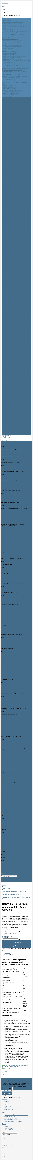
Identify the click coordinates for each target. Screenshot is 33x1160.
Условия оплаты (6, 138)
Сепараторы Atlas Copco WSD (10, 263)
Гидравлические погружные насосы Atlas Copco (14, 315)
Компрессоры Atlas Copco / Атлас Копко (12, 22)
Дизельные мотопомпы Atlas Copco (11, 57)
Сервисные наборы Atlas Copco (10, 93)
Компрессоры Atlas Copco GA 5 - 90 (11, 158)
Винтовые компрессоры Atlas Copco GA (12, 156)
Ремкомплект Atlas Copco (9, 390)
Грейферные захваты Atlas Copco (11, 352)
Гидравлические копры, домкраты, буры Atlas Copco (15, 313)
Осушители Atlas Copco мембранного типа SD (14, 246)
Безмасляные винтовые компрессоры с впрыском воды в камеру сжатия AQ (15, 202)
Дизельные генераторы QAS (9, 53)
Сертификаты (5, 119)
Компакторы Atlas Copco (8, 87)
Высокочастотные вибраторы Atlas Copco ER (14, 338)
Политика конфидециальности (10, 118)
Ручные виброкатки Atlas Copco (10, 302)
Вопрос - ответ (6, 143)
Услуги (4, 397)
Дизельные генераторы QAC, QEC (11, 282)
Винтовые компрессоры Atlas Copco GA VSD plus (15, 177)
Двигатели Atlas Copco (8, 381)
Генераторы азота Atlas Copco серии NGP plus (14, 240)
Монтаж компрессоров (8, 102)
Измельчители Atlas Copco (9, 353)
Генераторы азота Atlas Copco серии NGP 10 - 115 (15, 239)
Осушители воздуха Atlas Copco (10, 242)
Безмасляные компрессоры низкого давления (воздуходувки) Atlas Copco (14, 196)
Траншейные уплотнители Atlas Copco (12, 304)
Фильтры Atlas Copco (7, 29)
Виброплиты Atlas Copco (8, 62)
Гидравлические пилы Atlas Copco (11, 74)
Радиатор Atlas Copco (8, 389)
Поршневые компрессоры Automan (11, 191)
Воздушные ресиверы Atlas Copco (11, 222)
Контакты (4, 434)
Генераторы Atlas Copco (8, 50)
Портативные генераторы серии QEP (12, 284)
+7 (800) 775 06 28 (7, 1091)
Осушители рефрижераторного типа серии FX (14, 254)
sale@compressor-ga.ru (8, 440)
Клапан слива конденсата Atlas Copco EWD (13, 262)
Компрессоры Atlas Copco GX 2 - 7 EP (12, 167)
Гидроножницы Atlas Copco (9, 88)
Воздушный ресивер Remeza (9, 223)
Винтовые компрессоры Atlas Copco (11, 23)
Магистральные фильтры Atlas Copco (12, 33)
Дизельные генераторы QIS (9, 51)
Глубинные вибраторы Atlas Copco (11, 77)
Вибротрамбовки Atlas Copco (10, 65)
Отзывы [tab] (7, 956)
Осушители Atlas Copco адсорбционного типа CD (15, 243)
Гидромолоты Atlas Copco (9, 85)
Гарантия (4, 141)
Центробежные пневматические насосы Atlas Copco (16, 60)
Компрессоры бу (6, 96)
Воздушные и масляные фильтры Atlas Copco (14, 31)
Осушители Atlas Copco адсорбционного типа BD (15, 245)
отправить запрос (7, 936)
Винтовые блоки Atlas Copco (9, 94)
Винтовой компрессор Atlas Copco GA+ (12, 170)
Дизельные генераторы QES (9, 54)
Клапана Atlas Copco (7, 383)
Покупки (4, 136)
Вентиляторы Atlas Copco (9, 378)
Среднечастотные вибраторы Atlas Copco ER (14, 341)
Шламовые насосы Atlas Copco (10, 294)
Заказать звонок (7, 1093)
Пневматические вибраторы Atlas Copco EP (13, 339)
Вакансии (4, 115)
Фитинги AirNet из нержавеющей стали (12, 232)
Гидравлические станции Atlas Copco (12, 70)
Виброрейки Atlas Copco (8, 79)
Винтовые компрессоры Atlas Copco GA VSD (13, 161)
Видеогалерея (6, 418)
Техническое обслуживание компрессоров (13, 101)
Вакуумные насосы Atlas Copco (10, 256)
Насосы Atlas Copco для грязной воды (12, 59)
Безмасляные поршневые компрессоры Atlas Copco (15, 180)
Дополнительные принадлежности (11, 45)
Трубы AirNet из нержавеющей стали (12, 231)
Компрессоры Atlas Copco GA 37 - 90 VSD (13, 163)
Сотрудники (5, 116)
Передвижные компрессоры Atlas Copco (12, 40)
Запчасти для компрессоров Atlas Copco (13, 90)
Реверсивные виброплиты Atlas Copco (12, 67)
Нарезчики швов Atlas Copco (9, 342)
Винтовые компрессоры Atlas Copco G (12, 175)
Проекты (4, 417)
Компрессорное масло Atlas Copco (11, 91)
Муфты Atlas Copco (7, 387)
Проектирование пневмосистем (10, 107)
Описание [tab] (7, 953)
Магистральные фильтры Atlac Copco (12, 257)
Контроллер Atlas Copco (8, 384)
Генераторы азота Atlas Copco (10, 39)
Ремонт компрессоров (8, 104)
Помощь (4, 423)
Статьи (4, 113)
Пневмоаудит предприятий (9, 105)
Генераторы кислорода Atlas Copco (11, 259)
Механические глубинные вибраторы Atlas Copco (15, 319)
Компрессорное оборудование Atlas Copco (13, 34)
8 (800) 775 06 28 (6, 436)
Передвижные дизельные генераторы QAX (13, 280)
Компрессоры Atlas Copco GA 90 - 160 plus (13, 174)
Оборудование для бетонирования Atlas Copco (14, 76)
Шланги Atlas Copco (7, 394)
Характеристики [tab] (9, 954)
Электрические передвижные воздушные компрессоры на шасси (13, 47)
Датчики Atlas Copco (7, 380)
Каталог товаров (6, 152)
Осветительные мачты (8, 285)
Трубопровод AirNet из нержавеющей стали (14, 229)
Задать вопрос (7, 1088)
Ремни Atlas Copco (7, 392)
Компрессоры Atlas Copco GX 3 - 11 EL (12, 169)
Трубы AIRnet (5, 37)
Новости (4, 112)
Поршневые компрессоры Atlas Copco (12, 25)
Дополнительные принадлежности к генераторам (15, 287)
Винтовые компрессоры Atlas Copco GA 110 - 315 (15, 160)
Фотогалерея (5, 420)
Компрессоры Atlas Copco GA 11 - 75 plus (13, 172)
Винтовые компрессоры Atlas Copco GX (12, 166)
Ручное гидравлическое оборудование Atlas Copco (15, 68)
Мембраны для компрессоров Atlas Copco (13, 386)
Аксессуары (5, 260)
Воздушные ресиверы (8, 36)
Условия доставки (7, 139)
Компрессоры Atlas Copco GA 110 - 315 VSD (13, 164)
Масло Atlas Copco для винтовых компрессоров (14, 358)
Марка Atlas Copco (7, 144)
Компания (4, 406)
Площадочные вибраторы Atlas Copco (12, 336)
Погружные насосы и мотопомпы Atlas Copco (14, 56)
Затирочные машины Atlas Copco (11, 81)
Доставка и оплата (7, 421)
